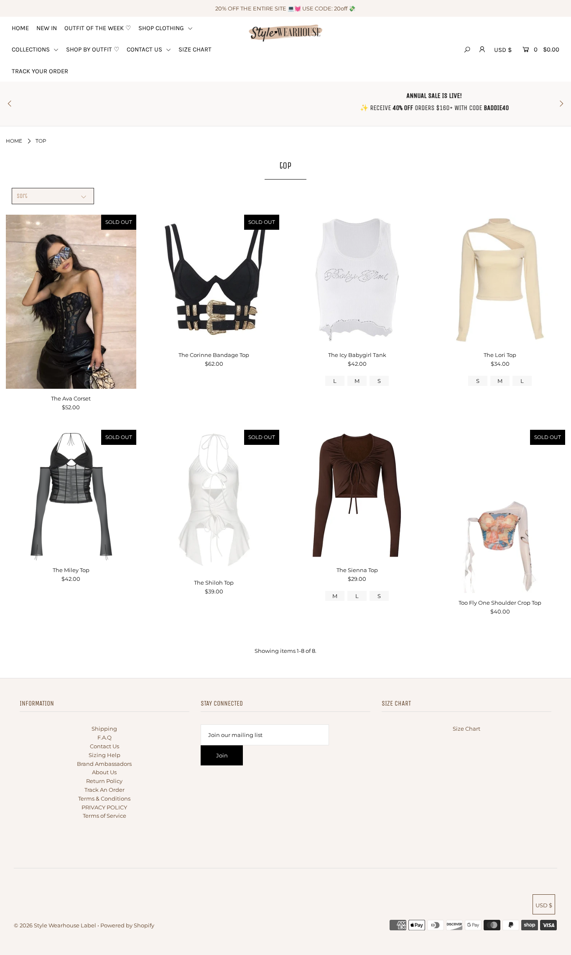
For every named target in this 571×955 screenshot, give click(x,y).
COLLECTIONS (31, 49)
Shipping (104, 728)
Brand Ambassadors (104, 763)
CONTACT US (145, 49)
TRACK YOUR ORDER (40, 71)
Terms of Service (104, 815)
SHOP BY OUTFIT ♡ (92, 49)
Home (14, 141)
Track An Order (104, 789)
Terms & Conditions (104, 798)
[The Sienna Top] (357, 495)
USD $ (503, 50)
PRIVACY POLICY (104, 807)
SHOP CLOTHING (162, 28)
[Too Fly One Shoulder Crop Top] (500, 511)
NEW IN (46, 28)
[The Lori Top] (500, 280)
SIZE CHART (195, 49)
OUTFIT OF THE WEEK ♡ (97, 28)
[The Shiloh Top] (214, 501)
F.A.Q (104, 737)
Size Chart (466, 728)
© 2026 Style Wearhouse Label (55, 925)
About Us (104, 772)
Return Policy (104, 781)
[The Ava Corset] (71, 302)
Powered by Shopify (127, 925)
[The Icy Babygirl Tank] (357, 280)
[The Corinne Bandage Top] (214, 280)
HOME (20, 28)
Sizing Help (104, 755)
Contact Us (104, 746)
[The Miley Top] (71, 495)
